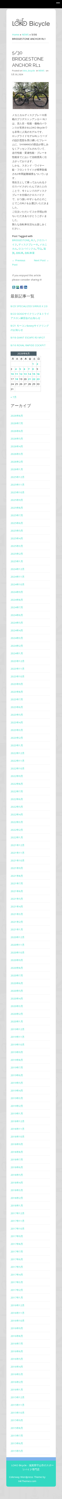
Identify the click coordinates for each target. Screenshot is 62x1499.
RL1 (33, 240)
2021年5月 (17, 898)
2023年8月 (17, 691)
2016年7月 (17, 1343)
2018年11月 (17, 1128)
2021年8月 (17, 875)
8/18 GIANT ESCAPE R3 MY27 (28, 337)
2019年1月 (17, 1113)
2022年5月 (17, 806)
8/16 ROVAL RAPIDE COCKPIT (28, 345)
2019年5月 (17, 1082)
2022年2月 (17, 829)
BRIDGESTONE (21, 240)
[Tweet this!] (14, 287)
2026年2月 (17, 461)
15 (33, 374)
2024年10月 (17, 584)
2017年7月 (17, 1251)
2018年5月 (17, 1174)
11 (16, 374)
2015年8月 (17, 1428)
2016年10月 (17, 1320)
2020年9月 (17, 960)
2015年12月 (17, 1397)
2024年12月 (17, 569)
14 (29, 374)
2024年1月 (17, 653)
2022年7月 (17, 791)
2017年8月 (17, 1244)
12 (20, 374)
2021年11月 (17, 852)
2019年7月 (17, 1067)
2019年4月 (17, 1090)
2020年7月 (17, 975)
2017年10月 (17, 1228)
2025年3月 (17, 546)
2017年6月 (17, 1259)
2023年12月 (17, 661)
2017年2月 (17, 1290)
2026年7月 (17, 423)
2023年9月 (17, 684)
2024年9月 (17, 592)
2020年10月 (17, 952)
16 (38, 374)
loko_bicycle (29, 70)
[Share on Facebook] (22, 287)
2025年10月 (17, 492)
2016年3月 (17, 1374)
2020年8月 (17, 967)
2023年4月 (17, 722)
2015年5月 (17, 1450)
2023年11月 (17, 668)
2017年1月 (17, 1297)
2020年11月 (17, 944)
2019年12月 (17, 1029)
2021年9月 (17, 868)
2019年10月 (17, 1044)
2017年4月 (17, 1274)
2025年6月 (17, 523)
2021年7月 (17, 883)
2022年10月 (17, 768)
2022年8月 (17, 783)
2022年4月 (17, 814)
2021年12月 (17, 845)
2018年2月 (17, 1197)
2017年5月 (17, 1266)
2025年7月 (17, 515)
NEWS (25, 34)
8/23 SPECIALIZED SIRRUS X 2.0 (29, 306)
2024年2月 (17, 645)
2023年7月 (17, 699)
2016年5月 (17, 1358)
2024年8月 (17, 599)
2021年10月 (17, 860)
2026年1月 (17, 469)
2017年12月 (17, 1213)
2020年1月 (17, 1021)
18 (16, 379)
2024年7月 (17, 607)
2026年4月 (17, 446)
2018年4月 (17, 1182)
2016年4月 (17, 1366)
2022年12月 (17, 753)
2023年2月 (17, 737)
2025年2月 (17, 553)
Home (15, 34)
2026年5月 (17, 438)
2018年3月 (17, 1190)
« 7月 (14, 397)
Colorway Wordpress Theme (25, 1477)
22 (33, 379)
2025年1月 (17, 561)
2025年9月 (17, 500)
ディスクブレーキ (28, 244)
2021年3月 (17, 914)
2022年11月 (17, 760)
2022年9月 (17, 776)
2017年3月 (17, 1282)
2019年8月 (17, 1059)
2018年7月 (17, 1159)
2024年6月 (17, 615)
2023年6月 (17, 707)
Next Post (41, 260)
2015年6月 (17, 1443)
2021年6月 (17, 891)
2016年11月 (17, 1312)
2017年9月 (17, 1236)
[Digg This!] (25, 287)
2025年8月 (17, 507)
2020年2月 (17, 1013)
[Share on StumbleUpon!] (18, 287)
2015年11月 (17, 1404)
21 (29, 379)
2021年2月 (17, 921)
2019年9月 (17, 1052)
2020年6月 (17, 983)
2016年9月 (17, 1328)
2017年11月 (17, 1220)
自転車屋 (30, 252)
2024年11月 (17, 576)
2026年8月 (17, 415)
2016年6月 (17, 1351)
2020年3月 (17, 1006)
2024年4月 (17, 630)
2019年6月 (17, 1075)
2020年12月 (17, 937)
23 (38, 379)
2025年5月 (17, 530)
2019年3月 (17, 1098)
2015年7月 (17, 1435)
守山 (39, 248)
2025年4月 (17, 538)
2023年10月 (17, 676)
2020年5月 (17, 990)
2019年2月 (17, 1105)
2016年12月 (17, 1305)
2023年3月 (17, 730)
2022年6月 (17, 799)
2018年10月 (17, 1136)
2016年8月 (17, 1336)
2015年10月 (17, 1412)
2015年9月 (17, 1420)
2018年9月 (17, 1144)
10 (12, 374)
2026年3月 (17, 454)
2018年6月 (17, 1167)
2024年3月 (17, 638)
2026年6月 (17, 431)
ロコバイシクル (27, 248)
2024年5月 (17, 622)
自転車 (19, 252)
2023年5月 (17, 714)
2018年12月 (17, 1121)
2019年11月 (17, 1036)
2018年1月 (17, 1205)
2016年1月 (17, 1389)
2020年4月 (17, 998)
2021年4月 (17, 906)
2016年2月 (17, 1382)
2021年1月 (17, 929)
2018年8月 (17, 1151)
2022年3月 (17, 822)
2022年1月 (17, 837)
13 (25, 374)
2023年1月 (17, 745)
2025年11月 (17, 484)
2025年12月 (17, 477)
